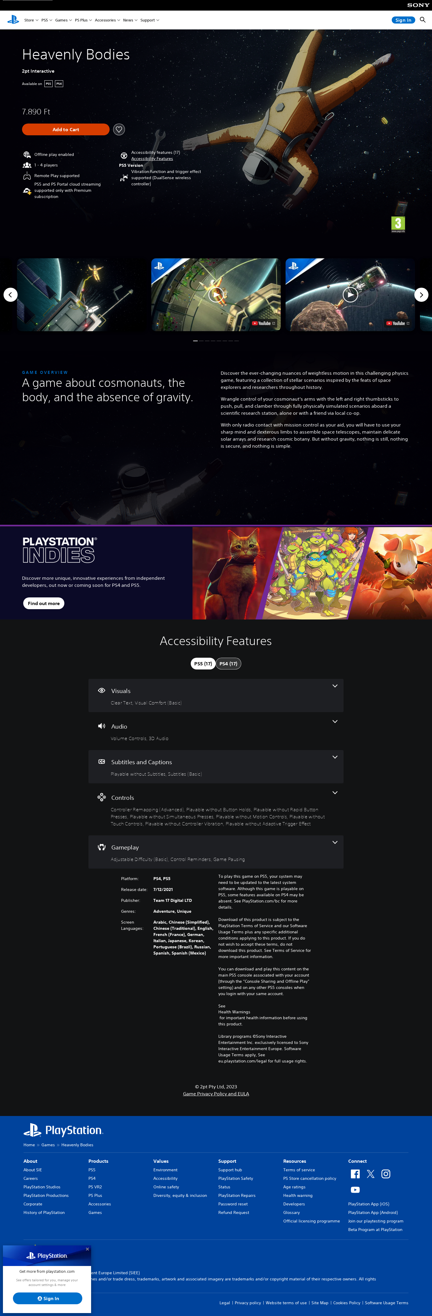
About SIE (33, 1169)
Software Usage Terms (386, 1302)
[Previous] (11, 295)
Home (29, 1144)
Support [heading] (227, 1161)
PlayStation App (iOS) (368, 1204)
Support (147, 20)
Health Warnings (234, 1012)
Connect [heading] (357, 1161)
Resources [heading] (294, 1161)
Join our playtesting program (375, 1221)
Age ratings (294, 1187)
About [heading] (30, 1161)
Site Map (320, 1302)
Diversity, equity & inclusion (180, 1195)
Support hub (230, 1169)
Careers (31, 1178)
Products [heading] (98, 1161)
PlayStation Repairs (237, 1195)
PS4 (92, 1178)
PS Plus (81, 20)
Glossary (291, 1212)
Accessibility (165, 1178)
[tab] (203, 663)
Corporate (33, 1204)
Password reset (233, 1204)
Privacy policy (248, 1302)
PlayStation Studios (42, 1187)
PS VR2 (95, 1187)
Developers (294, 1204)
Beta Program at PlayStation (375, 1229)
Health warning (298, 1195)
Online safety (166, 1187)
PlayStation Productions (46, 1195)
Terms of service (299, 1169)
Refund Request (233, 1212)
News (128, 20)
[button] (152, 159)
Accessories (105, 20)
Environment (165, 1169)
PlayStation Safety (235, 1178)
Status (224, 1187)
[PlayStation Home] (13, 20)
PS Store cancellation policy (309, 1178)
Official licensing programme (311, 1221)
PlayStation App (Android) (373, 1212)
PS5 (44, 20)
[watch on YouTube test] (263, 323)
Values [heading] (161, 1161)
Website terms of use (286, 1302)
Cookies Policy (346, 1302)
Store (29, 20)
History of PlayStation (44, 1212)
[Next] (421, 295)
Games (61, 20)
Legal (225, 1302)
